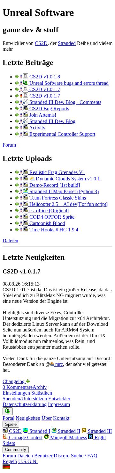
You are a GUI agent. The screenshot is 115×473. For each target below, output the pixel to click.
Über (47, 418)
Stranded (67, 43)
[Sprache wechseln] (6, 467)
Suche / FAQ (84, 455)
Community (15, 449)
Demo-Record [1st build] (54, 185)
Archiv (40, 387)
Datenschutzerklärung (25, 404)
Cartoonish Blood (46, 223)
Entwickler (59, 398)
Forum (9, 145)
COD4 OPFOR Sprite (51, 217)
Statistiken (41, 393)
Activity (36, 127)
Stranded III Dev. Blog (51, 121)
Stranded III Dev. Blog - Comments (64, 102)
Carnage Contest (25, 437)
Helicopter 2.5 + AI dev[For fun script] (68, 204)
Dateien (10, 240)
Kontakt (61, 418)
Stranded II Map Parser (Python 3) (63, 191)
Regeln (10, 461)
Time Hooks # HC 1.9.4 (53, 229)
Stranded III (99, 431)
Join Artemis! (42, 115)
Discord (62, 455)
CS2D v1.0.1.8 (44, 76)
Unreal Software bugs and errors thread (68, 83)
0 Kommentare (18, 387)
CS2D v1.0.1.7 (44, 89)
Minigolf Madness (68, 437)
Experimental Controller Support (61, 134)
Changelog (14, 381)
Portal (8, 418)
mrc (58, 364)
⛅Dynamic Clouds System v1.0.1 (64, 178)
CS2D (41, 43)
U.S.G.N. (28, 461)
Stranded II (68, 431)
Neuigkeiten (28, 418)
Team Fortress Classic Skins (57, 197)
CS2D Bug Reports (48, 108)
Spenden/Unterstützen (25, 398)
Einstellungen (16, 393)
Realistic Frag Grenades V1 (56, 172)
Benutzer (43, 455)
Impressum (59, 404)
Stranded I (39, 431)
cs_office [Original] (48, 210)
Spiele (11, 424)
